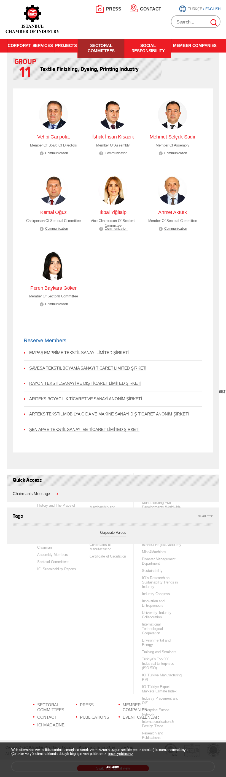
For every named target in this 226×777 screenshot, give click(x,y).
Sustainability (152, 571)
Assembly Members (52, 555)
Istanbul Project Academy (161, 545)
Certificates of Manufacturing (100, 547)
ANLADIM (112, 767)
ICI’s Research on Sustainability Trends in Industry (160, 582)
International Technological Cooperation (152, 628)
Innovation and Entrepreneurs (153, 603)
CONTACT (150, 9)
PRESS (113, 9)
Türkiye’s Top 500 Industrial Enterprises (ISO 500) (158, 663)
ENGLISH (212, 9)
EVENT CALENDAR (141, 717)
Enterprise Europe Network (155, 712)
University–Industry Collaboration (156, 615)
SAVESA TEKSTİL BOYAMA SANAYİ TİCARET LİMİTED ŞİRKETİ (87, 368)
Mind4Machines (154, 552)
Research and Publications (152, 735)
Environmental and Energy (156, 642)
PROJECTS (66, 45)
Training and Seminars (159, 652)
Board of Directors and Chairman (54, 545)
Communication (56, 153)
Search (214, 23)
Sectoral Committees (53, 562)
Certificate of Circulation (108, 556)
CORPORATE (19, 45)
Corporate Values (113, 532)
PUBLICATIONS (94, 717)
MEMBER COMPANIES (195, 45)
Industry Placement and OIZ (160, 700)
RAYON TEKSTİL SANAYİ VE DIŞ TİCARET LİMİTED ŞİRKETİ (85, 383)
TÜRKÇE (195, 9)
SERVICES (43, 45)
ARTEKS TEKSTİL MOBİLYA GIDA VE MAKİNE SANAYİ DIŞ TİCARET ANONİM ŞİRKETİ (109, 414)
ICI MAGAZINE (50, 725)
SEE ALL (202, 515)
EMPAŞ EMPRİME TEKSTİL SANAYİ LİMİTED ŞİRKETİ (79, 352)
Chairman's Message (31, 493)
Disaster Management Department (159, 561)
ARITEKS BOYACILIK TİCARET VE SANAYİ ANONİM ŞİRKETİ (85, 399)
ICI (33, 19)
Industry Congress (156, 594)
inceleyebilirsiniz (120, 754)
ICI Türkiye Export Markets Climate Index (159, 689)
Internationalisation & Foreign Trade (158, 724)
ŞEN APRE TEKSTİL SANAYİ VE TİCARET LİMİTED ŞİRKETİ (84, 429)
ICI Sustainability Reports (56, 569)
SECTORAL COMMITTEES (101, 48)
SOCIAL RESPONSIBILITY (148, 48)
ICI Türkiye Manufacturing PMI (161, 677)
